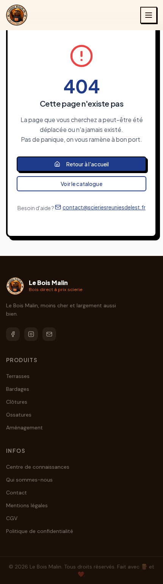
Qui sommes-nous (29, 479)
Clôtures (16, 401)
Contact (16, 492)
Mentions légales (27, 505)
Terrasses (18, 376)
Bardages (17, 389)
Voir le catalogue (81, 183)
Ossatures (18, 414)
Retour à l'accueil (87, 164)
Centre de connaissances (37, 466)
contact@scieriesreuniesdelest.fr (104, 207)
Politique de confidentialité (39, 531)
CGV (11, 518)
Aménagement (24, 427)
